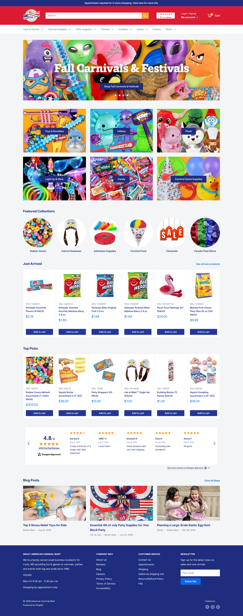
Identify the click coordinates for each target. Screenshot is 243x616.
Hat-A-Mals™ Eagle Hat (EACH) (137, 394)
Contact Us (144, 559)
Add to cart (39, 331)
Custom (156, 29)
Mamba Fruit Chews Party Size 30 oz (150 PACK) (201, 311)
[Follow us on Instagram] (213, 607)
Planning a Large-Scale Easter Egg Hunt (183, 525)
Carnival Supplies (58, 29)
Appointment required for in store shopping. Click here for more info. (122, 3)
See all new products (208, 264)
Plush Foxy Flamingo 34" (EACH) (170, 309)
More (171, 29)
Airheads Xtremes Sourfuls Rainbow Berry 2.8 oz (71, 311)
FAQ (140, 583)
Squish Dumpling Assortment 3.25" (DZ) (202, 394)
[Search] (145, 15)
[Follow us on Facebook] (207, 607)
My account (188, 17)
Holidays (123, 29)
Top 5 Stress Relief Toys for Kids (45, 525)
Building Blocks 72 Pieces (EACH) (167, 394)
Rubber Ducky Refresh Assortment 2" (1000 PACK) (38, 396)
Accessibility (103, 588)
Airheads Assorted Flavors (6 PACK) (36, 309)
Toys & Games (31, 29)
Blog (98, 569)
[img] (49, 444)
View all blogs (212, 480)
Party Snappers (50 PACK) (102, 394)
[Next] (220, 303)
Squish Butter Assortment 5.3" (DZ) (70, 394)
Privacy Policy (104, 578)
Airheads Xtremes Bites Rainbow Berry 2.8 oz (137, 309)
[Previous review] (28, 444)
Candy (140, 29)
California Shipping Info (151, 574)
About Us (101, 559)
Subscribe (190, 581)
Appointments (146, 564)
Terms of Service (105, 583)
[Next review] (214, 444)
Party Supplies (84, 29)
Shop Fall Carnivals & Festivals (121, 86)
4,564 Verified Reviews (49, 448)
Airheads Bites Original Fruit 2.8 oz (104, 309)
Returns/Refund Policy (150, 578)
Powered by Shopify (33, 605)
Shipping (143, 569)
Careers (100, 574)
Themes (105, 29)
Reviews (101, 564)
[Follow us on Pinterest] (218, 607)
